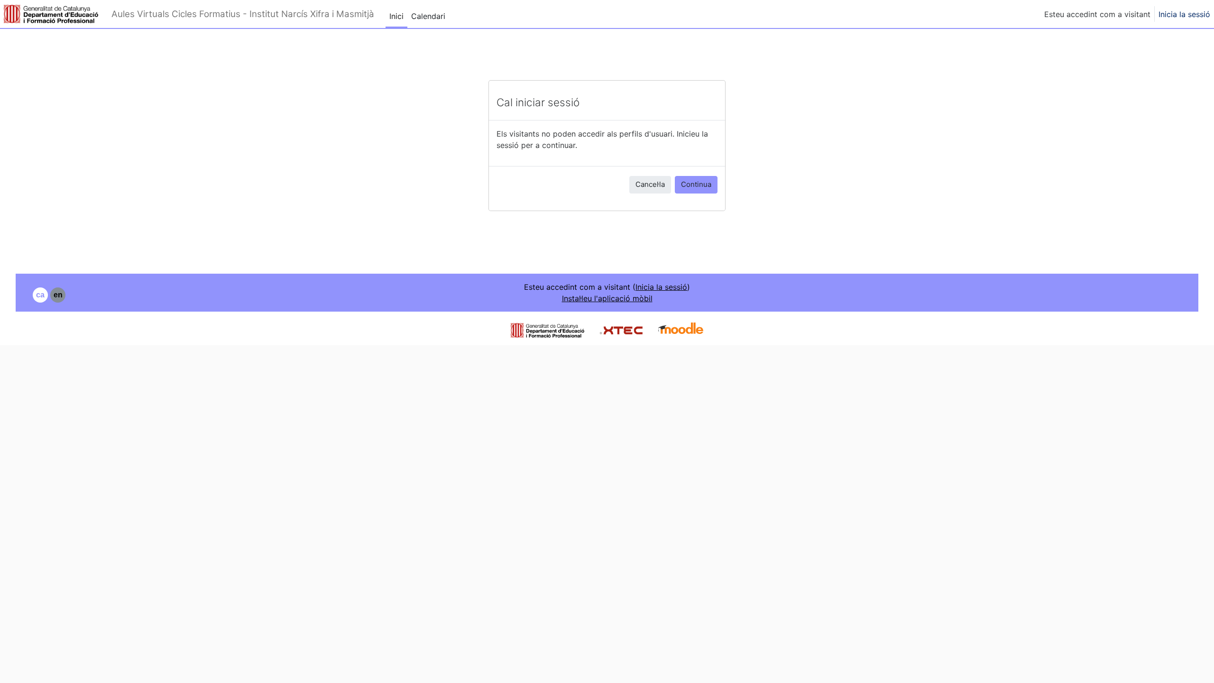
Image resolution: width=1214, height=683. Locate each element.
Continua (696, 184)
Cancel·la (650, 184)
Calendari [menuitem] (428, 16)
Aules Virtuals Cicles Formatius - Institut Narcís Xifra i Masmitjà (242, 14)
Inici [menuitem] (396, 16)
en (58, 295)
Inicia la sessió (1184, 14)
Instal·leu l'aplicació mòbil (607, 298)
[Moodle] (680, 329)
